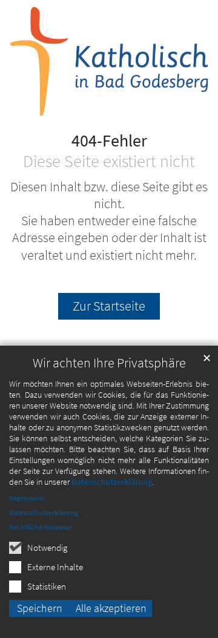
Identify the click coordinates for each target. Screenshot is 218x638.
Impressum (26, 497)
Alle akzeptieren (111, 608)
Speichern (39, 608)
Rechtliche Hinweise (40, 526)
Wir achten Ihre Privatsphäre (109, 363)
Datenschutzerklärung (111, 481)
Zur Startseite (109, 306)
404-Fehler (109, 141)
